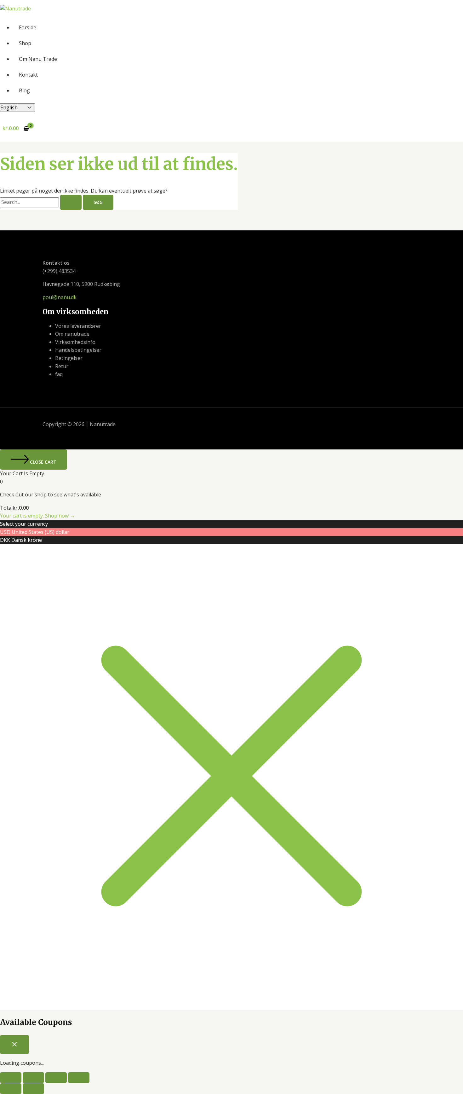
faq (59, 374)
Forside (27, 27)
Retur (61, 366)
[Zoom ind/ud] (10, 1077)
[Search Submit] (71, 202)
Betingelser (69, 358)
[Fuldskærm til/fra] (33, 1077)
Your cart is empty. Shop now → (37, 515)
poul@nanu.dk (60, 297)
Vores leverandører (78, 325)
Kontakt (28, 74)
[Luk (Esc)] (78, 1077)
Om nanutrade (72, 333)
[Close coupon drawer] (14, 1044)
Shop (25, 43)
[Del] (56, 1077)
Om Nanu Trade (38, 58)
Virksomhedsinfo (75, 342)
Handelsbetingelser (78, 349)
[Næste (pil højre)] (33, 1088)
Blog (24, 90)
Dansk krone (26, 539)
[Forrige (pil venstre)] (10, 1088)
